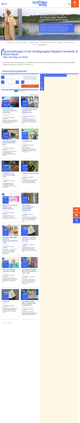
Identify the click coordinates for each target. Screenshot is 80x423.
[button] (76, 215)
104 (9, 322)
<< (3, 322)
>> (11, 322)
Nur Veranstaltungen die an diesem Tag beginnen (30, 78)
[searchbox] (10, 82)
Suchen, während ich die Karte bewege (56, 75)
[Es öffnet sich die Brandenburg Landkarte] (6, 3)
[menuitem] (66, 4)
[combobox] (10, 82)
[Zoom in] (42, 76)
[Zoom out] (42, 80)
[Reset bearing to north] (42, 84)
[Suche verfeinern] (16, 91)
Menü (74, 5)
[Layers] (42, 88)
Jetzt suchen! (30, 86)
